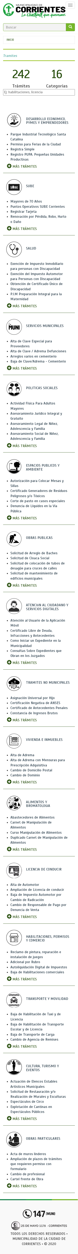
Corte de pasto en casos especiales (37, 501)
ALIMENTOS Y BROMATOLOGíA (38, 804)
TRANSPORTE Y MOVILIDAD (47, 999)
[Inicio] (34, 11)
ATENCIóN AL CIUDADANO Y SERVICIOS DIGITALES (47, 607)
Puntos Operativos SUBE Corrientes (37, 206)
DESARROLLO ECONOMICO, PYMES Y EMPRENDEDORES (47, 121)
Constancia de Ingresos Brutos (34, 713)
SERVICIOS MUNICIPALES (45, 326)
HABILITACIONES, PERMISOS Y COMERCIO (47, 938)
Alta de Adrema (22, 755)
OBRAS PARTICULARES (43, 1138)
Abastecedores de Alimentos (32, 817)
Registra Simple (22, 149)
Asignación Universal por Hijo (32, 698)
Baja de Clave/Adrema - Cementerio (38, 361)
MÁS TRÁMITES (24, 166)
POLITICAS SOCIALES (42, 388)
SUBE (30, 186)
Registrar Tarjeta (23, 211)
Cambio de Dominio (25, 775)
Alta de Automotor (24, 885)
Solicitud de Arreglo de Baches (33, 553)
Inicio (10, 40)
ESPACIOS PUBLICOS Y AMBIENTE (42, 467)
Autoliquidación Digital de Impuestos (38, 967)
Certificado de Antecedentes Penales (39, 708)
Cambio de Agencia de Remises (34, 1039)
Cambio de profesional (27, 1174)
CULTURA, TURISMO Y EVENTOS (42, 1068)
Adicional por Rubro (25, 962)
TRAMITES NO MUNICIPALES (48, 682)
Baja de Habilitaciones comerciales (37, 972)
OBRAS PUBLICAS (39, 538)
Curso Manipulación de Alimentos (36, 832)
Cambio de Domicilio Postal (31, 770)
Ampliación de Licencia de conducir (37, 890)
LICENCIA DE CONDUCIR (44, 869)
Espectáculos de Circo (27, 1101)
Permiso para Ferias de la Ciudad (35, 144)
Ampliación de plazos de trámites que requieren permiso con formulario (36, 1164)
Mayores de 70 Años (26, 201)
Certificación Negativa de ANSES (35, 703)
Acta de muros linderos (28, 1154)
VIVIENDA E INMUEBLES (44, 740)
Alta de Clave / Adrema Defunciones (38, 351)
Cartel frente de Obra (26, 1179)
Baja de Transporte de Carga (32, 1034)
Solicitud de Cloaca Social (29, 558)
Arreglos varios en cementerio (33, 356)
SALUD (31, 248)
